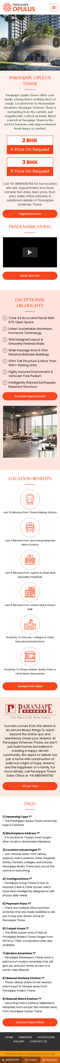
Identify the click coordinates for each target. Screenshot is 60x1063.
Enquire (32, 1059)
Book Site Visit (30, 276)
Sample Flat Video (30, 686)
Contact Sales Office (30, 1022)
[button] (3, 43)
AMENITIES (25, 1037)
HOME (9, 1037)
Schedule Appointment (30, 396)
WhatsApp (51, 1059)
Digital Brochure (30, 214)
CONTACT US (38, 1041)
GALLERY (18, 1041)
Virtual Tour (30, 786)
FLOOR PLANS (46, 1037)
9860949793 (12, 1059)
